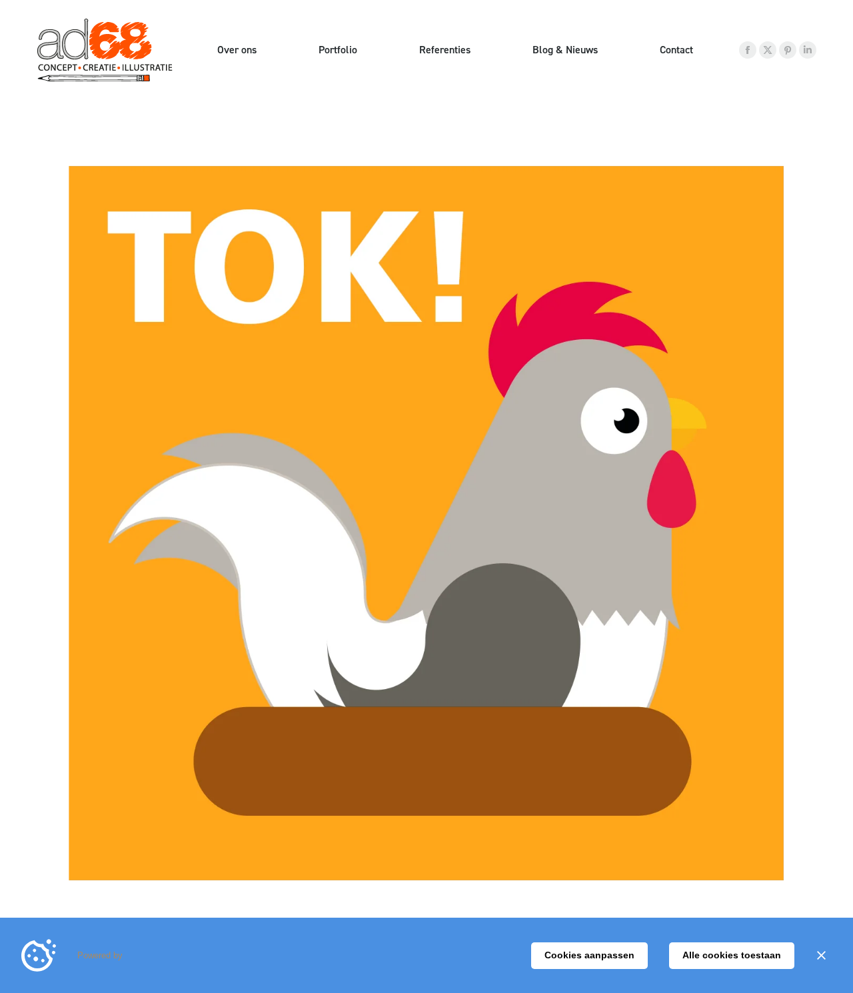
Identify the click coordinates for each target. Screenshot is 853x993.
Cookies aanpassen (589, 955)
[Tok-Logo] (426, 523)
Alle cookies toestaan (731, 955)
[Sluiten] (821, 956)
